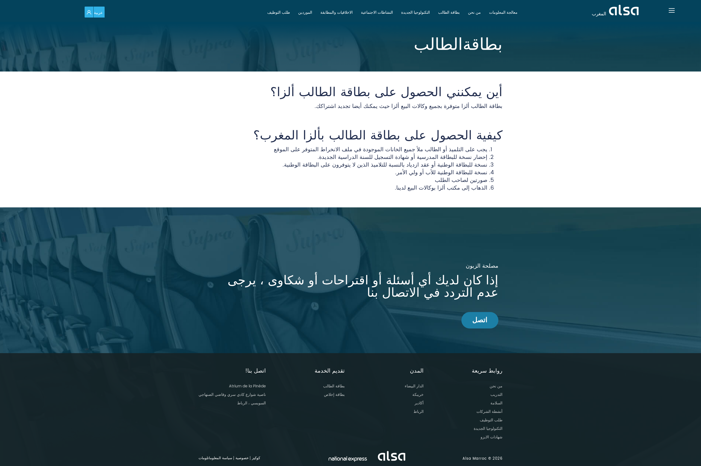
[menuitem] (503, 12)
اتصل (479, 320)
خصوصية (242, 458)
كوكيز (256, 458)
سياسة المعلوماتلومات (215, 458)
